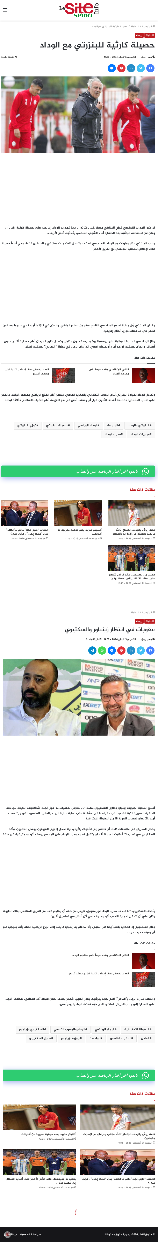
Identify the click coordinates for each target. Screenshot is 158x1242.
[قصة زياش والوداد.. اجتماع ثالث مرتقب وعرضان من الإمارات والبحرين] (131, 513)
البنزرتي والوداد (139, 425)
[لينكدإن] (131, 68)
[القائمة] (5, 11)
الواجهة (112, 425)
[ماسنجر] (112, 68)
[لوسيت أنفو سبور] (79, 10)
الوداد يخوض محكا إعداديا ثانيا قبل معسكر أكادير (27, 371)
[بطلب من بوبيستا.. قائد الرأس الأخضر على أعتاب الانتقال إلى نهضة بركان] (131, 558)
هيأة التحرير (10, 1234)
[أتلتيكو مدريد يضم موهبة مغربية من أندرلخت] (77, 513)
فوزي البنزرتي (26, 425)
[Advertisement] (78, 188)
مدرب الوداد (113, 434)
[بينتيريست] (121, 68)
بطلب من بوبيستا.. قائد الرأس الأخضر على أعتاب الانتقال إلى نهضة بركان (132, 576)
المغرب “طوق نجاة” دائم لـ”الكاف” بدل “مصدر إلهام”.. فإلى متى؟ (27, 532)
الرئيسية (147, 26)
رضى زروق (146, 57)
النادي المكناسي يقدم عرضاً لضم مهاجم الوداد (109, 371)
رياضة (139, 35)
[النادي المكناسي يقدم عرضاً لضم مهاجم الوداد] (143, 375)
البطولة (134, 26)
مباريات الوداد (140, 434)
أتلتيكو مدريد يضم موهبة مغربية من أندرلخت (79, 532)
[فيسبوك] (150, 68)
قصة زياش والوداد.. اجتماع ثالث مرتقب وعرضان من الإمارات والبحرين (133, 532)
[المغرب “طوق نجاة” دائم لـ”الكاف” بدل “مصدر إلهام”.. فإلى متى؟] (24, 513)
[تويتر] (141, 68)
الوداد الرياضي (88, 425)
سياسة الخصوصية (30, 1234)
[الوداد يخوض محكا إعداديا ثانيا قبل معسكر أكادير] (63, 375)
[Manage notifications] (7, 1234)
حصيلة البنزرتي (57, 425)
